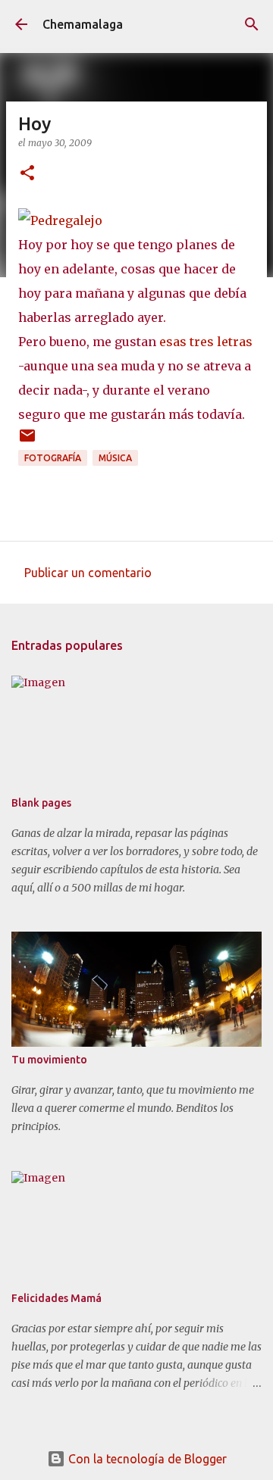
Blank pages (41, 803)
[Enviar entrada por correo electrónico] (27, 441)
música (115, 458)
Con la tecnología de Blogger (146, 1459)
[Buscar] (252, 24)
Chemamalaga (82, 24)
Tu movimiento (49, 1060)
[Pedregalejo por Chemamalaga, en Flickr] (60, 220)
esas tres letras (206, 341)
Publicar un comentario (88, 572)
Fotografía (52, 458)
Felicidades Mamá (56, 1298)
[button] (27, 174)
